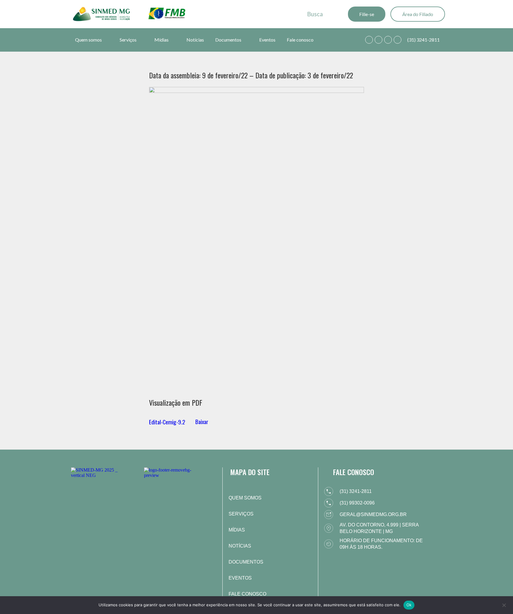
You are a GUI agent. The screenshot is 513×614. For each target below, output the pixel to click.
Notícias (195, 39)
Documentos (228, 39)
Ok (409, 604)
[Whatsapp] (369, 40)
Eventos (267, 39)
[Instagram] (388, 40)
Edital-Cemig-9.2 (167, 421)
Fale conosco (300, 39)
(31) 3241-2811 (423, 39)
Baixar (201, 421)
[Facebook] (378, 40)
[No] (504, 604)
